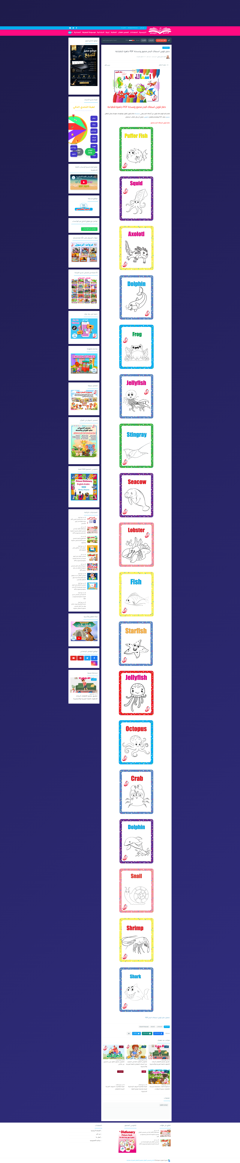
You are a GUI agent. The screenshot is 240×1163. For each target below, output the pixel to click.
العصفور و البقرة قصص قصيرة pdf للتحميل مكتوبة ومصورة (78, 540)
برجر (94, 118)
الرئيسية (142, 32)
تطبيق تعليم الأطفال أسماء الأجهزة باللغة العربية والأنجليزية (85, 697)
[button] (158, 1033)
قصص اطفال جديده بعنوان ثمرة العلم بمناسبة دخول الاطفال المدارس (78, 578)
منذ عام (82, 527)
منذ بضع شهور (93, 693)
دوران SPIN (90, 152)
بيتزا (94, 125)
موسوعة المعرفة (89, 32)
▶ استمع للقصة (161, 40)
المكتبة (114, 32)
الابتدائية (100, 32)
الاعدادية (77, 32)
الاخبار (70, 32)
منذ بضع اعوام (81, 517)
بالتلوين (146, 117)
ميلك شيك (94, 139)
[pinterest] (80, 658)
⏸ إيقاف (151, 40)
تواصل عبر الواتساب (89, 229)
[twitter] (73, 28)
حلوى (74, 154)
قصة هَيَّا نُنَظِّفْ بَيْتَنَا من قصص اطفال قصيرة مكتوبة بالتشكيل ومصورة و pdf (78, 531)
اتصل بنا (123, 28)
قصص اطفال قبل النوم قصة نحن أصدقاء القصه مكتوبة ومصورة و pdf (79, 558)
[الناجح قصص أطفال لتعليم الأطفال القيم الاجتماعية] (160, 30)
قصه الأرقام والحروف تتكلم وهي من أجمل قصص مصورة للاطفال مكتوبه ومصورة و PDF (78, 607)
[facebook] (76, 28)
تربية (108, 32)
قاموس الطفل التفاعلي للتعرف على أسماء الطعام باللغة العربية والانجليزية (136, 1064)
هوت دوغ (94, 148)
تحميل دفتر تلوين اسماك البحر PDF (157, 1018)
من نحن (142, 28)
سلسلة (137, 114)
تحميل (168, 117)
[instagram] (94, 663)
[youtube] (70, 28)
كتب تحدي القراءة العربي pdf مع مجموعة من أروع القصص (78, 521)
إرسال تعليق (163, 1105)
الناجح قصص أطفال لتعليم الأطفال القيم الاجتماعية (140, 1160)
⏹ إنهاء (144, 40)
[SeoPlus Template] (169, 1160)
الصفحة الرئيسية (96, 1130)
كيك (94, 155)
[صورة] (92, 520)
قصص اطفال (123, 32)
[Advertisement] (184, 13)
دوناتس (73, 148)
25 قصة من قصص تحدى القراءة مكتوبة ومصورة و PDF (79, 597)
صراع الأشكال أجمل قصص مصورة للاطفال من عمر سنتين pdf (78, 568)
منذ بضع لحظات (164, 1060)
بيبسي (93, 131)
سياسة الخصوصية (133, 28)
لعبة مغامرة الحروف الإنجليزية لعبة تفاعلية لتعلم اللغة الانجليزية (137, 1089)
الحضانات (134, 32)
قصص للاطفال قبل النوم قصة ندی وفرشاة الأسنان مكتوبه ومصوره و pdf (79, 587)
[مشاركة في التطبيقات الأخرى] (129, 1033)
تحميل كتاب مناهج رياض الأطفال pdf (79, 549)
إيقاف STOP (77, 152)
